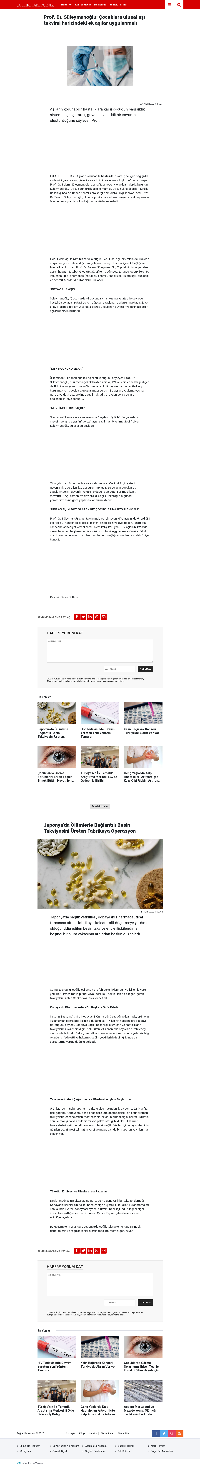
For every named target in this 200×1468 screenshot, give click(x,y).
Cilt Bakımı (124, 1451)
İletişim (93, 1433)
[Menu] (169, 5)
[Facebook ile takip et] (156, 1433)
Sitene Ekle (123, 1433)
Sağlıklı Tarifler (126, 1445)
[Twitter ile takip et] (164, 1433)
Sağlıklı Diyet (59, 1451)
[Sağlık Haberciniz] (35, 4)
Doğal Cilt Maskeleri (162, 1451)
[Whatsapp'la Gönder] (97, 617)
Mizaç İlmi (25, 1451)
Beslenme (100, 4)
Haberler (66, 4)
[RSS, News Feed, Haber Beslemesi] (179, 1433)
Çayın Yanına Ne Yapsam (65, 1445)
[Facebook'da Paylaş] (77, 617)
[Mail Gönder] (104, 617)
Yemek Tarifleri (119, 4)
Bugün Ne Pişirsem (30, 1445)
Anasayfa (70, 1433)
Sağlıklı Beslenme (95, 1451)
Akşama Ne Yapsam (96, 1445)
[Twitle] (83, 617)
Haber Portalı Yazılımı (32, 1463)
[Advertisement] (100, 147)
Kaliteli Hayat (83, 4)
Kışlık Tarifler (158, 1445)
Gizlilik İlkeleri (107, 1433)
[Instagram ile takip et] (172, 1433)
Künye (82, 1433)
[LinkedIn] (90, 617)
